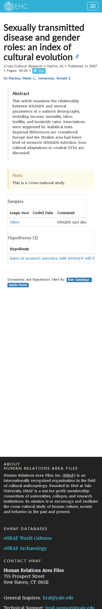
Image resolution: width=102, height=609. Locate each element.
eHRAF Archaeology (25, 548)
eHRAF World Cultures (28, 538)
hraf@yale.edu (58, 598)
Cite (40, 71)
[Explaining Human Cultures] (14, 6)
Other (15, 222)
